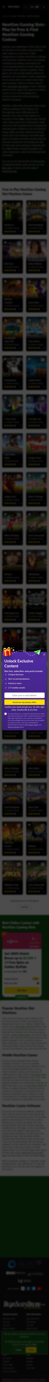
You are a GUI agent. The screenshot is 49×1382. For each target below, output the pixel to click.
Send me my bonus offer (24, 702)
